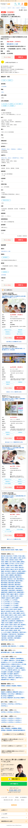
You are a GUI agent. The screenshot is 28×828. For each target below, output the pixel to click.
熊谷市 (2, 609)
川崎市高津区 (18, 588)
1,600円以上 (4, 720)
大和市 (20, 596)
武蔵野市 (3, 565)
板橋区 (18, 561)
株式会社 (14, 666)
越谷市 (2, 613)
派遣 (9, 646)
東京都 (2, 549)
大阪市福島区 (18, 636)
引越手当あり (4, 677)
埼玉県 (12, 549)
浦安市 (12, 628)
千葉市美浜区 (15, 632)
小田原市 (21, 594)
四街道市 (17, 628)
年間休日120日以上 (16, 664)
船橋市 (11, 622)
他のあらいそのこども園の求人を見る (14, 391)
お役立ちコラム (4, 817)
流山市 (10, 626)
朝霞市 (18, 613)
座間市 (13, 598)
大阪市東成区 (10, 636)
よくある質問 (4, 813)
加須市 (19, 609)
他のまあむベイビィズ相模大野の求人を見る (14, 442)
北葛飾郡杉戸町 (20, 620)
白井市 (6, 630)
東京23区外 (9, 556)
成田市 (6, 624)
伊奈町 (9, 632)
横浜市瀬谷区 (4, 584)
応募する (20, 57)
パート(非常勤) (20, 646)
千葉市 (2, 622)
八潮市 (23, 615)
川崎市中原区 (10, 588)
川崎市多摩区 (4, 590)
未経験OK (21, 668)
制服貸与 (3, 692)
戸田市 (10, 613)
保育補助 (20, 662)
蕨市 (6, 613)
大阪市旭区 (3, 638)
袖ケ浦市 (22, 628)
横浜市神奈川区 (5, 577)
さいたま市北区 (13, 599)
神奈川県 (7, 549)
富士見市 (3, 617)
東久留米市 (8, 571)
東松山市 (3, 611)
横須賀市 (3, 594)
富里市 (11, 630)
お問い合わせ (16, 799)
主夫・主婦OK (21, 670)
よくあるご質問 (4, 797)
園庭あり (19, 666)
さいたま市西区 (5, 599)
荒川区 (14, 561)
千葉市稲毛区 (20, 634)
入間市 (14, 613)
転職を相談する (14, 779)
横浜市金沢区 (4, 580)
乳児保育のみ (4, 662)
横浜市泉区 (17, 584)
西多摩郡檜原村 (21, 573)
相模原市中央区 (12, 592)
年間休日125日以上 (5, 664)
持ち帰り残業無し (21, 660)
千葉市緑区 (3, 636)
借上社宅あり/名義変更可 (7, 695)
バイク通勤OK (4, 660)
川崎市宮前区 (11, 590)
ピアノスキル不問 (12, 662)
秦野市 (12, 596)
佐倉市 (11, 624)
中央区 (20, 556)
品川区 (23, 558)
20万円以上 (17, 712)
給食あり (8, 149)
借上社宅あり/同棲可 (19, 697)
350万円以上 (11, 704)
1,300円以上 (4, 722)
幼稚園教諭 (14, 728)
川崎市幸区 (3, 588)
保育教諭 (3, 730)
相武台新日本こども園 (12, 44)
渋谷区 (16, 559)
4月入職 (24, 664)
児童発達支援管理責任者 (19, 730)
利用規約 (16, 797)
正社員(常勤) (3, 86)
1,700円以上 (18, 718)
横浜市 (2, 575)
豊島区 (6, 561)
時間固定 (3, 685)
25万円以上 (10, 712)
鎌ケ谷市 (3, 628)
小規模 (16, 668)
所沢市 (15, 609)
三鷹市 (8, 565)
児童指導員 (9, 730)
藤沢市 (16, 594)
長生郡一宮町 (17, 630)
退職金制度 (3, 149)
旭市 (19, 624)
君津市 (8, 628)
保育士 (2, 92)
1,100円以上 (18, 722)
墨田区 (15, 558)
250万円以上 (4, 705)
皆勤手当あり (11, 677)
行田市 (11, 609)
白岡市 (9, 619)
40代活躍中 (17, 671)
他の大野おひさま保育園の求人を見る (14, 341)
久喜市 (15, 615)
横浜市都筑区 (11, 586)
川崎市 (6, 575)
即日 (2, 666)
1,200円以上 (11, 722)
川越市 (20, 607)
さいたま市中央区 (5, 603)
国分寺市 (3, 569)
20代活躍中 (4, 671)
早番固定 (19, 685)
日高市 (16, 617)
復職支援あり (19, 693)
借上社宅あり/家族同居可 (7, 697)
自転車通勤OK (19, 658)
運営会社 (22, 799)
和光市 (2, 615)
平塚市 (8, 594)
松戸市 (20, 622)
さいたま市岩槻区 (14, 607)
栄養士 (2, 728)
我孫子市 (20, 626)
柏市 (2, 626)
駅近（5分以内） (5, 658)
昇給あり (22, 157)
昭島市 (16, 565)
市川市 (6, 622)
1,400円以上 (18, 720)
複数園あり (3, 668)
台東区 (11, 558)
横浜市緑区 (17, 582)
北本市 (19, 615)
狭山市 (13, 611)
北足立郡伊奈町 (15, 619)
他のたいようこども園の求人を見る (14, 539)
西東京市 (14, 573)
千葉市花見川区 (12, 634)
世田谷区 (11, 559)
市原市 (5, 626)
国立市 (8, 569)
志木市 (22, 613)
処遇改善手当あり (16, 157)
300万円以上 (18, 704)
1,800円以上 (11, 718)
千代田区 (15, 556)
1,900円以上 (4, 718)
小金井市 (7, 567)
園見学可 (16, 673)
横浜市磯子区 (20, 578)
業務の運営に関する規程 (8, 799)
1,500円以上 (11, 720)
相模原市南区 (20, 592)
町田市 (2, 567)
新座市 (6, 615)
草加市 (21, 611)
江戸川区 (11, 563)
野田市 (2, 624)
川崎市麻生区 (19, 590)
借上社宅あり (11, 693)
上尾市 (17, 611)
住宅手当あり (17, 675)
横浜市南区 (3, 578)
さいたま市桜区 (14, 603)
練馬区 (22, 561)
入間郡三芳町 (4, 620)
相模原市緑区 (4, 592)
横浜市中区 (18, 577)
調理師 (19, 728)
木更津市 (16, 622)
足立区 (2, 563)
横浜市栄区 (11, 584)
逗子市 (8, 596)
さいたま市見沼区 (15, 601)
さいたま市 (3, 632)
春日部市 (8, 611)
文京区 (6, 558)
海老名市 (8, 598)
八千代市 (15, 626)
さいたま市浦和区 (5, 605)
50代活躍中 (4, 673)
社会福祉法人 (7, 666)
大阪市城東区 (17, 638)
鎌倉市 (12, 594)
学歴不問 (10, 670)
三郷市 (8, 617)
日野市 (16, 567)
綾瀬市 (17, 598)
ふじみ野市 (3, 619)
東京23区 (3, 556)
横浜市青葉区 (4, 586)
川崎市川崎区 (19, 586)
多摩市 (19, 571)
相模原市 (11, 575)
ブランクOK (4, 670)
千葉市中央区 (22, 632)
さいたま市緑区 (5, 607)
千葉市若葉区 (4, 634)
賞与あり (10, 157)
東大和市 (21, 569)
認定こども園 (10, 652)
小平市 (12, 567)
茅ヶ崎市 (3, 596)
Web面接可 (10, 673)
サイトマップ (11, 797)
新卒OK (15, 670)
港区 (23, 556)
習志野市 (23, 624)
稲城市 (23, 571)
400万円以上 (4, 704)
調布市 (20, 565)
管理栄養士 (8, 728)
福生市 (12, 569)
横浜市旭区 (11, 582)
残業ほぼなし (12, 660)
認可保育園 (3, 274)
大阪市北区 (11, 639)
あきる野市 (8, 573)
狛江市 (16, 569)
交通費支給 (19, 149)
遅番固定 (8, 685)
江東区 (19, 558)
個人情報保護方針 (23, 797)
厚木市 (16, 596)
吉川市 (20, 617)
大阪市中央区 (4, 639)
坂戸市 (12, 617)
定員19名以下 (10, 668)
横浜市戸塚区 (19, 580)
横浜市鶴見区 (18, 575)
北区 (10, 561)
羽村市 (2, 573)
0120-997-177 (15, 790)
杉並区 (2, 561)
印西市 (2, 630)
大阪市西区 (10, 638)
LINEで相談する (14, 783)
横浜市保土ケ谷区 (11, 578)
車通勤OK (12, 658)
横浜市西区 (12, 577)
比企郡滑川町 (11, 620)
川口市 (6, 609)
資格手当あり (19, 677)
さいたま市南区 (14, 605)
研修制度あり (13, 149)
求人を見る (20, 337)
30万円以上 (4, 712)
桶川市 (11, 615)
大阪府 (20, 549)
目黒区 (2, 559)
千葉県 (16, 549)
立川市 (21, 563)
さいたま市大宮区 (5, 601)
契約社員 (13, 646)
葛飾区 (6, 563)
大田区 (6, 559)
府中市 (12, 565)
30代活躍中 (10, 671)
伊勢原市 (3, 598)
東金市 (15, 624)
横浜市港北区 (11, 580)
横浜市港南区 (4, 582)
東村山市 (21, 567)
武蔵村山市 (14, 571)
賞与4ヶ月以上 (4, 157)
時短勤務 (14, 685)
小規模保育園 (18, 652)
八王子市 (17, 563)
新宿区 (2, 558)
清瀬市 (2, 571)
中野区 (20, 559)
